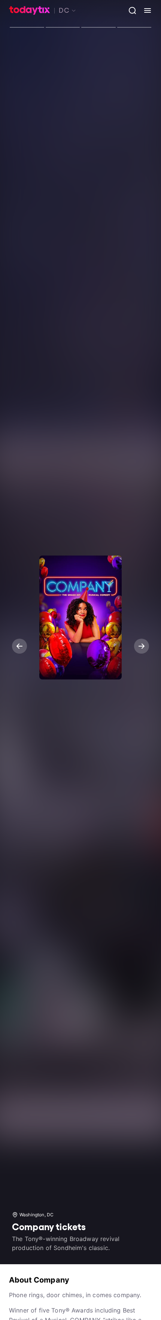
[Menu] (144, 10)
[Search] (129, 10)
